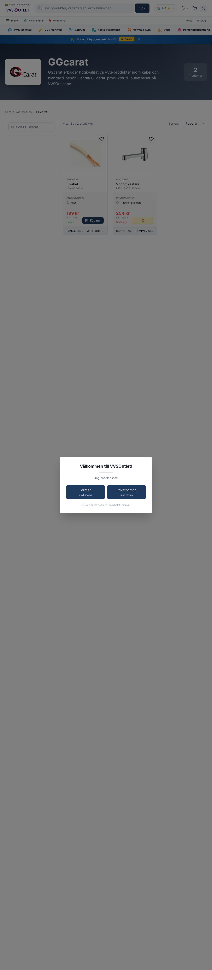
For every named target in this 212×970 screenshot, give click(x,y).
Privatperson (126, 492)
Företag (85, 492)
